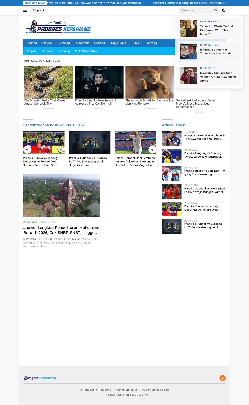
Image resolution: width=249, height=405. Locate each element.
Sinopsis (31, 51)
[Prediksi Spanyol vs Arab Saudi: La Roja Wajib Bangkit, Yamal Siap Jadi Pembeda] (171, 191)
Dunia (135, 43)
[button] (216, 10)
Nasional (100, 43)
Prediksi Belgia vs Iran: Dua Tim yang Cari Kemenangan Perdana (204, 172)
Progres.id (39, 10)
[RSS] (222, 378)
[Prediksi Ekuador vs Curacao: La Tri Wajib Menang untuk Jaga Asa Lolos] (89, 142)
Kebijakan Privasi (127, 389)
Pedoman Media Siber (156, 389)
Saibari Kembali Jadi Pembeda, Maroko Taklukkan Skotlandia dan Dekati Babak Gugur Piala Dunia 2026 (135, 161)
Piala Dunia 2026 (86, 51)
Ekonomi (47, 51)
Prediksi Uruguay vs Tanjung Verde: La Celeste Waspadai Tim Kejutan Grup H (202, 154)
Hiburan (47, 43)
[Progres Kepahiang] (57, 26)
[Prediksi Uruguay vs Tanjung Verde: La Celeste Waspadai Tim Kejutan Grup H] (171, 156)
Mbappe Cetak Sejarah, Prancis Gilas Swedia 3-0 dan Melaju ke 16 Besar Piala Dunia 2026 (204, 137)
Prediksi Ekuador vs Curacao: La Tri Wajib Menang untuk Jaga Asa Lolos (88, 161)
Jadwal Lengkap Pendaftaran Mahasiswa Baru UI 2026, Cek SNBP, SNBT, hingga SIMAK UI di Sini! (61, 232)
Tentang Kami (88, 389)
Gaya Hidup (118, 43)
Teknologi (64, 43)
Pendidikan (30, 222)
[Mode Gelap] (224, 10)
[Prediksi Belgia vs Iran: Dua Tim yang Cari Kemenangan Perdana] (171, 173)
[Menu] (26, 10)
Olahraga (151, 43)
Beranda (31, 43)
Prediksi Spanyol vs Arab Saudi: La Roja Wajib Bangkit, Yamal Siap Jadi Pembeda (72, 3)
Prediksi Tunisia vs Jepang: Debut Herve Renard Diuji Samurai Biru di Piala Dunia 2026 (40, 161)
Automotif (82, 43)
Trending (64, 51)
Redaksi (106, 389)
